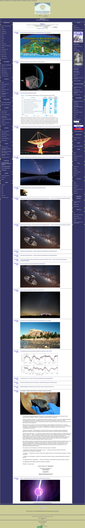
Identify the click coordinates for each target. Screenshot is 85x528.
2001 (2, 190)
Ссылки (45, 516)
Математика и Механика (78, 112)
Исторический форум (5, 138)
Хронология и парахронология (4, 117)
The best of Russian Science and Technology (78, 222)
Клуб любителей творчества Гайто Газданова (6, 152)
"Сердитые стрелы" (4, 75)
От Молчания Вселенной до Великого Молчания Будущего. (33, 187)
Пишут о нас (76, 173)
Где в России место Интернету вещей (28, 92)
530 (50, 502)
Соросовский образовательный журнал (78, 106)
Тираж (75, 175)
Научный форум (76, 27)
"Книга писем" (3, 70)
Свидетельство (41, 24)
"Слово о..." (3, 66)
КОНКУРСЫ (6, 160)
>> (51, 502)
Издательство (3, 54)
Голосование (24, 0)
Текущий (3, 184)
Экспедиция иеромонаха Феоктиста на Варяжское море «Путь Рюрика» (35, 32)
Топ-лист (29, 0)
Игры (74, 154)
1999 (2, 193)
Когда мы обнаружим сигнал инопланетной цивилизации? (32, 263)
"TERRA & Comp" (77, 89)
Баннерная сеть (76, 204)
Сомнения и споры (4, 49)
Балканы (2, 38)
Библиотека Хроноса (77, 137)
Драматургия (3, 43)
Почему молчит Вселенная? (78, 29)
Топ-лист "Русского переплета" (77, 202)
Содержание (6, 0)
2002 (2, 188)
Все (74, 212)
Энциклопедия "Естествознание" (77, 72)
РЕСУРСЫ (79, 178)
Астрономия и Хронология (6, 119)
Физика (75, 115)
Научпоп (75, 139)
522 (36, 502)
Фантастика (3, 177)
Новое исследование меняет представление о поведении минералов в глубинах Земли (38, 382)
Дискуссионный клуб (5, 131)
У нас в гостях (3, 52)
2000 (2, 191)
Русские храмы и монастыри (4, 94)
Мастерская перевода (5, 157)
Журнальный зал (4, 58)
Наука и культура (77, 49)
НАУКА (78, 22)
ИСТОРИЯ (6, 107)
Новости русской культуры (6, 25)
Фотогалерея (3, 85)
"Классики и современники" (6, 64)
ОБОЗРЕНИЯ (6, 61)
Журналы (75, 187)
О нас (11, 0)
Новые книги (3, 51)
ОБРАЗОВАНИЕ (79, 97)
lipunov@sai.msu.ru (55, 511)
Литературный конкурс (5, 166)
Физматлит (75, 75)
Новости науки (76, 216)
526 (43, 502)
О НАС (78, 163)
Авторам (75, 168)
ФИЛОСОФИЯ (6, 99)
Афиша (2, 27)
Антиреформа (76, 103)
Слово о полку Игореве (5, 114)
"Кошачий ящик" (4, 72)
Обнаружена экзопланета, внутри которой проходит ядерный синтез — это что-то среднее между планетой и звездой (45, 198)
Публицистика (3, 33)
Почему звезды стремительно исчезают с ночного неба (32, 290)
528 (46, 502)
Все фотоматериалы (4, 197)
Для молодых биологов (78, 131)
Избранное (75, 191)
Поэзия (2, 42)
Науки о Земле (76, 110)
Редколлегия (76, 166)
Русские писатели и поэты (78, 189)
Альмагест (75, 48)
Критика (2, 47)
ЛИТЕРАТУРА (6, 22)
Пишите (14, 0)
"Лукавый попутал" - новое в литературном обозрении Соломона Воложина (36, 378)
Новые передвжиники (5, 84)
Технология (76, 113)
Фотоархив (3, 195)
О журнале (75, 170)
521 (35, 502)
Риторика (3, 91)
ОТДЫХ (78, 149)
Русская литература (77, 119)
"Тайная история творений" (6, 68)
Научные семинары (77, 80)
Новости (19, 0)
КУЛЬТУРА (6, 79)
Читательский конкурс (5, 168)
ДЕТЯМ (6, 173)
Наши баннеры (76, 206)
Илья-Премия (3, 170)
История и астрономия (78, 46)
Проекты (75, 183)
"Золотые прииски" (4, 73)
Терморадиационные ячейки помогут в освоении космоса (32, 61)
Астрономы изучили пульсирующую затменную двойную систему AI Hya (36, 351)
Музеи (75, 152)
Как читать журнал (77, 171)
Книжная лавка (4, 56)
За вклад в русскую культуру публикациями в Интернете (6, 163)
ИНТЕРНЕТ (78, 198)
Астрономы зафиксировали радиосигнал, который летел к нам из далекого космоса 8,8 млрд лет (40, 126)
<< (33, 502)
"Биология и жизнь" (77, 94)
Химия (75, 117)
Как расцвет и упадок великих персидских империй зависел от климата (35, 320)
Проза (2, 40)
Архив (43, 516)
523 (38, 502)
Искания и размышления (5, 45)
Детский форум (4, 140)
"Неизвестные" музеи (5, 89)
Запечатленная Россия (5, 122)
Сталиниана (3, 124)
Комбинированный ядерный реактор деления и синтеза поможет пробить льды (37, 386)
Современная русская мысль (6, 102)
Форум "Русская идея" (5, 134)
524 (40, 502)
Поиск (75, 182)
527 (45, 502)
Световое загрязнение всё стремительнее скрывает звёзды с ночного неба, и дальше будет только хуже (42, 157)
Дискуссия (34, 0)
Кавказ (2, 36)
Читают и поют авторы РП (78, 146)
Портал (1, 0)
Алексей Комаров (43, 522)
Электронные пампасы (5, 175)
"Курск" (2, 34)
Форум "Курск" (4, 136)
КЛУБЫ (6, 143)
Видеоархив (3, 96)
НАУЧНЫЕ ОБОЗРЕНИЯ (78, 83)
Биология (75, 108)
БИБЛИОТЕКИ (79, 134)
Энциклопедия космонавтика (76, 69)
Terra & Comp (31, 463)
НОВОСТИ (79, 209)
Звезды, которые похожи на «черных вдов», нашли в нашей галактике (35, 478)
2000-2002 (78, 51)
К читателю (3, 29)
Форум (2, 179)
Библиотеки (76, 193)
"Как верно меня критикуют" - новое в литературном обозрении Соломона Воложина (38, 251)
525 (41, 502)
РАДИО (78, 142)
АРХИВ (6, 182)
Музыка (2, 87)
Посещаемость (76, 185)
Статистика (48, 516)
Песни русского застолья (78, 156)
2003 (2, 186)
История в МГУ (4, 112)
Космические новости (77, 66)
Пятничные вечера (4, 146)
